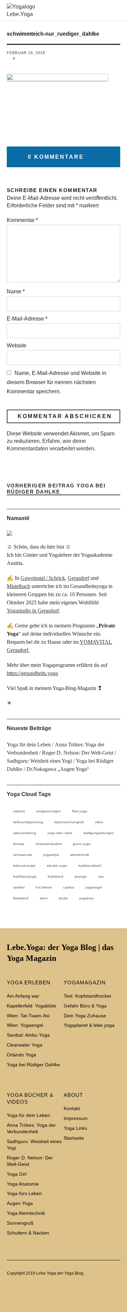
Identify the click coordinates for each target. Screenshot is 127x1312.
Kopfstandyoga (25, 876)
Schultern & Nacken (28, 1233)
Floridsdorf (20, 898)
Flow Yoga (79, 811)
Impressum (76, 1118)
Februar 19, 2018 (26, 53)
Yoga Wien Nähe (59, 833)
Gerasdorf (78, 578)
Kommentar (22, 220)
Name (16, 291)
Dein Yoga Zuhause (85, 1015)
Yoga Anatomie (23, 1184)
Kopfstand (55, 876)
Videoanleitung (24, 833)
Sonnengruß (20, 1223)
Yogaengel (93, 887)
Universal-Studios (49, 844)
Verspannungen (48, 811)
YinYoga (81, 876)
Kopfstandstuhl (89, 865)
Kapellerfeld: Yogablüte (31, 1005)
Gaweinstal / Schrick (43, 578)
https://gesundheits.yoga (32, 673)
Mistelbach (18, 586)
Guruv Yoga (81, 844)
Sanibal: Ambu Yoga (28, 1035)
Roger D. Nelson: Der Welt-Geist (77, 753)
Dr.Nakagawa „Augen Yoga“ (57, 769)
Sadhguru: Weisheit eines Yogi (39, 761)
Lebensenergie (24, 865)
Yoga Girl (16, 1174)
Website (16, 345)
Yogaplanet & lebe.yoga (89, 1025)
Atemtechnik (79, 855)
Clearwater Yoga (24, 1045)
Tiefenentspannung (28, 822)
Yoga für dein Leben (29, 744)
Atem (43, 898)
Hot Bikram (44, 887)
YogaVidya (51, 855)
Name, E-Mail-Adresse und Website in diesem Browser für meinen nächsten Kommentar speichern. (56, 382)
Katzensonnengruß (69, 822)
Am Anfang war (23, 996)
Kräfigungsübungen (99, 833)
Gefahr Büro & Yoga (85, 1005)
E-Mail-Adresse (27, 319)
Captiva (68, 887)
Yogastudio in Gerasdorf (33, 611)
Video (99, 822)
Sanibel (18, 887)
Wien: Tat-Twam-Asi (28, 1015)
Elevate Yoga (57, 865)
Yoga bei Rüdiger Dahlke (56, 489)
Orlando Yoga (21, 1054)
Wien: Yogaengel (25, 1025)
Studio (63, 898)
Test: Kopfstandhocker (87, 996)
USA (101, 876)
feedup (18, 844)
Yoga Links (75, 1128)
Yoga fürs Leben (24, 1193)
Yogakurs (86, 898)
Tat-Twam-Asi (22, 855)
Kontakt (72, 1108)
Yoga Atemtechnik (26, 1213)
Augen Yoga (20, 1203)
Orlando (19, 811)
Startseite (74, 1138)
